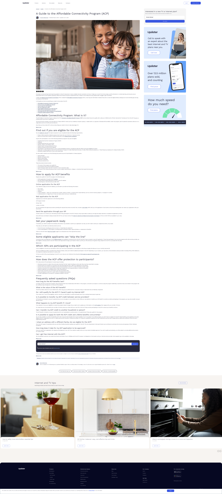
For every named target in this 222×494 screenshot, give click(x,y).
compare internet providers (94, 371)
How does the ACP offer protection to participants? (49, 111)
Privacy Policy (91, 490)
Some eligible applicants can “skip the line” (47, 108)
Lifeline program (58, 239)
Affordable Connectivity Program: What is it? (48, 103)
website (56, 179)
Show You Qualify (51, 231)
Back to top (38, 127)
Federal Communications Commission (49, 97)
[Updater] (26, 3)
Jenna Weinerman (44, 17)
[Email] (43, 91)
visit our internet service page (83, 353)
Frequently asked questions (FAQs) (46, 112)
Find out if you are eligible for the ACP (46, 104)
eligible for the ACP (44, 132)
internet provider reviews (79, 371)
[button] (37, 3)
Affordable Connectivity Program (74, 97)
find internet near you (65, 371)
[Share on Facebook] (37, 91)
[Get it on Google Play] (189, 476)
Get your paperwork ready (44, 107)
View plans (165, 21)
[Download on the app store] (189, 472)
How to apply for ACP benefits (45, 106)
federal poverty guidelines (71, 136)
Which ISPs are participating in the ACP (47, 109)
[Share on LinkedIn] (41, 91)
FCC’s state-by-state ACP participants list (89, 254)
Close (171, 490)
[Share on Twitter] (39, 91)
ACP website (98, 305)
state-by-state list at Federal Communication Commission (86, 215)
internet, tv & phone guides (109, 371)
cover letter (85, 207)
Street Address (149, 17)
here (119, 358)
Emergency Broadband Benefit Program (71, 118)
